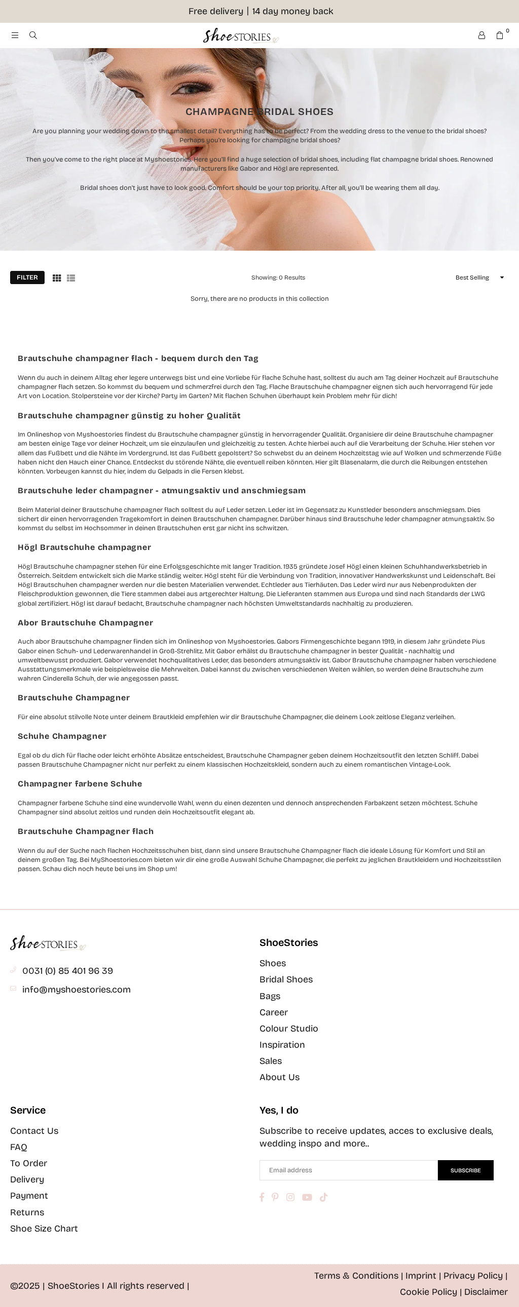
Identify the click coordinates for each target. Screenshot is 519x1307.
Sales (271, 1060)
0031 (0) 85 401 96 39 (67, 970)
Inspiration (282, 1044)
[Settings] (481, 35)
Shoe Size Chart (44, 1228)
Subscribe (466, 1170)
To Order (28, 1163)
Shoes (273, 963)
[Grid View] (57, 277)
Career (274, 1012)
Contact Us (34, 1130)
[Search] (33, 35)
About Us (280, 1077)
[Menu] (15, 35)
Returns (27, 1212)
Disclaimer (486, 1291)
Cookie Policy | (431, 1291)
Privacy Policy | (475, 1275)
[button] (500, 35)
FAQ (18, 1147)
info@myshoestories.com (76, 989)
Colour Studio (289, 1028)
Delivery (27, 1179)
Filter (27, 277)
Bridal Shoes (286, 979)
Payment (29, 1195)
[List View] (71, 277)
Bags (270, 996)
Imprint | (423, 1275)
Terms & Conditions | (358, 1275)
